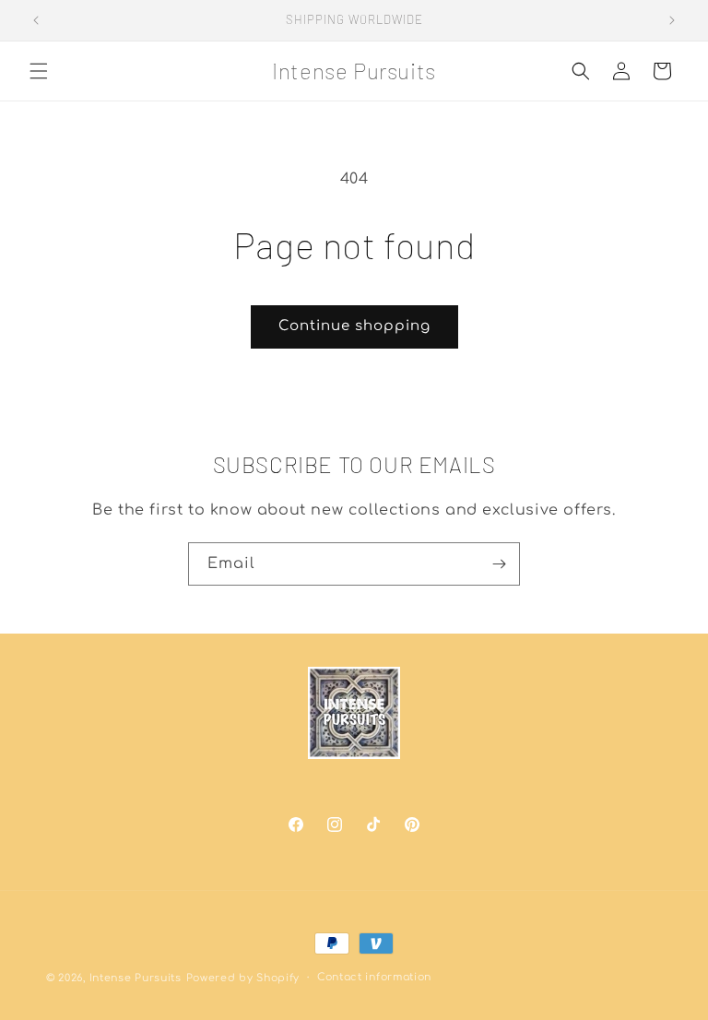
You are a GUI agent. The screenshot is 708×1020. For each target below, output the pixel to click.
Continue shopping (354, 326)
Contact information (374, 977)
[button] (38, 71)
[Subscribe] (498, 564)
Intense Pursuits (135, 978)
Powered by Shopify (243, 978)
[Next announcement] (672, 20)
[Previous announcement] (36, 20)
